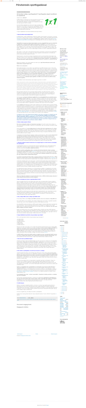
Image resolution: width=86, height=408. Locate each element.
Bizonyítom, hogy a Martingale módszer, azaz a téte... (65, 270)
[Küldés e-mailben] (28, 297)
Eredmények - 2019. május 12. (65, 267)
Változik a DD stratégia (64, 265)
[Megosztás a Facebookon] (31, 297)
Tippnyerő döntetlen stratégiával (28, 271)
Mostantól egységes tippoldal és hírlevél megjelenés (65, 276)
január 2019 (64, 290)
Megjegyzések (63, 106)
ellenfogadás (65, 309)
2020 (62, 229)
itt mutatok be (53, 157)
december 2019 (64, 232)
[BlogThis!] (29, 297)
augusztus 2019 (64, 238)
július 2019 (64, 240)
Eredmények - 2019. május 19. (65, 263)
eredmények (63, 300)
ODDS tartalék (41, 299)
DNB (66, 315)
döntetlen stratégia (29, 299)
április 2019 (64, 286)
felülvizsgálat (65, 308)
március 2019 (64, 287)
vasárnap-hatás (62, 315)
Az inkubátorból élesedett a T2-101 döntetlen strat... (64, 253)
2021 (62, 228)
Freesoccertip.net (63, 311)
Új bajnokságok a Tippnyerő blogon (64, 284)
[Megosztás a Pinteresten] (32, 297)
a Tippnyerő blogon (32, 115)
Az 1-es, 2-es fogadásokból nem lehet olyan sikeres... (65, 280)
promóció (61, 316)
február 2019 (64, 289)
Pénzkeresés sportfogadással (31, 5)
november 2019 (64, 233)
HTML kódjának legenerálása (24, 111)
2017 (62, 293)
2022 (62, 227)
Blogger (47, 405)
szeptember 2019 (64, 236)
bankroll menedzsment (23, 299)
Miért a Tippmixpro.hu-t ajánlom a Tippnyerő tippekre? (65, 259)
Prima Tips (44, 299)
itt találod (55, 111)
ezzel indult (19, 37)
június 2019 (64, 242)
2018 (62, 292)
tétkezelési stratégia (49, 299)
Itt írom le (33, 151)
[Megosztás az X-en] (30, 297)
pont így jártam (19, 271)
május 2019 (64, 243)
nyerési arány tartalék (35, 299)
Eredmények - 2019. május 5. (65, 273)
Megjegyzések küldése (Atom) (26, 335)
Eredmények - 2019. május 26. (65, 256)
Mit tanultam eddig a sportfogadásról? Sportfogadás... (65, 249)
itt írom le (45, 232)
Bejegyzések (63, 104)
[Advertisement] (64, 29)
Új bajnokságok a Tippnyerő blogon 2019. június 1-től (64, 246)
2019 (62, 231)
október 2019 (64, 235)
